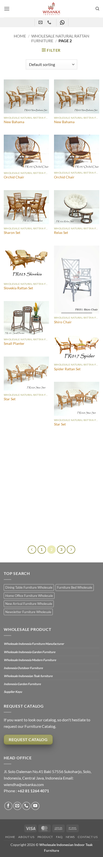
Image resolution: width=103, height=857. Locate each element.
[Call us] (26, 806)
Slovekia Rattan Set (18, 288)
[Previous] (32, 549)
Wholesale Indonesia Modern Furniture (30, 660)
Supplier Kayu (13, 692)
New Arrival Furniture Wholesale (28, 604)
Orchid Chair (14, 177)
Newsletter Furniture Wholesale (28, 612)
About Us (26, 837)
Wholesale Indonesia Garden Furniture (29, 652)
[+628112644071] (49, 22)
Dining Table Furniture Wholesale (28, 587)
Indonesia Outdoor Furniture (23, 668)
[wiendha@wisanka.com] (41, 22)
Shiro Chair (63, 322)
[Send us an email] (17, 806)
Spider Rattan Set (67, 369)
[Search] (97, 8)
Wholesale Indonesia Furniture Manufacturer (34, 644)
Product (45, 837)
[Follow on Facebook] (8, 806)
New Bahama (14, 122)
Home (20, 35)
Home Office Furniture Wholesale (29, 596)
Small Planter (14, 344)
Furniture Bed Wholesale (74, 587)
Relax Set (61, 233)
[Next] (71, 549)
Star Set (10, 399)
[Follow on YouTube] (35, 806)
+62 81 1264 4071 (33, 790)
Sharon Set (12, 233)
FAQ (59, 837)
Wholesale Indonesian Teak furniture (28, 676)
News (70, 837)
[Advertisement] (51, 491)
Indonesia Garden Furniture (22, 684)
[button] (7, 8)
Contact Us (88, 837)
